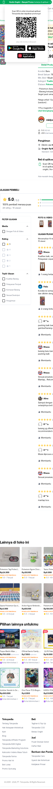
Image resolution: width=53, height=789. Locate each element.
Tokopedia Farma (9, 756)
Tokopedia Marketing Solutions (15, 748)
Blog (4, 736)
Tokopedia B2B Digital (11, 744)
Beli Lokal (6, 765)
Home (2, 20)
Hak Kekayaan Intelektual (12, 728)
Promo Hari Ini (8, 760)
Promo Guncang (9, 769)
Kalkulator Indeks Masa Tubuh (14, 752)
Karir (4, 732)
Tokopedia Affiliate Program (14, 740)
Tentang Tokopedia (10, 723)
